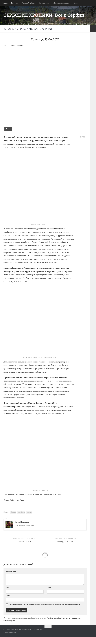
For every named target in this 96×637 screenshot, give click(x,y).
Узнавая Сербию (28, 3)
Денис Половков (17, 45)
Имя (8, 587)
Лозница (13, 512)
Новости (14, 3)
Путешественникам (61, 3)
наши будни (21, 512)
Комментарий (11, 571)
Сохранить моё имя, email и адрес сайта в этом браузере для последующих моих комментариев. (45, 604)
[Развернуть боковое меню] (93, 28)
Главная (5, 3)
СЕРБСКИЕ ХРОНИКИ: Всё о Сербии (44, 15)
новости (29, 512)
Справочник (44, 3)
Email (49, 587)
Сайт (8, 595)
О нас (76, 3)
